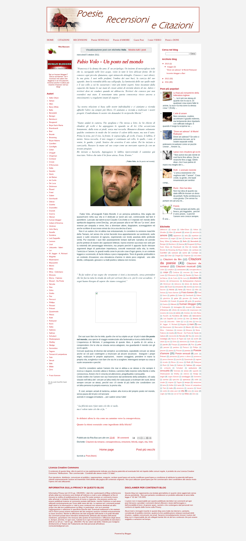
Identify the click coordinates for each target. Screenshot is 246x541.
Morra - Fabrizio (55, 278)
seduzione (193, 368)
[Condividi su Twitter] (144, 438)
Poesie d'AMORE (121, 40)
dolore (187, 284)
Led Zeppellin (54, 238)
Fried (51, 192)
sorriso (165, 380)
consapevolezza (113, 442)
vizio (189, 391)
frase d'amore (173, 293)
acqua (174, 230)
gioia (176, 298)
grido (190, 301)
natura (162, 336)
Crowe (51, 162)
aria (186, 235)
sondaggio (186, 377)
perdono (176, 347)
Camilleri (52, 143)
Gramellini (53, 208)
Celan (51, 150)
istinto (178, 313)
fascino (163, 290)
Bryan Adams (54, 141)
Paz (50, 296)
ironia (171, 313)
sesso (186, 371)
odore (162, 342)
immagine (178, 307)
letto (187, 319)
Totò (51, 357)
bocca (181, 244)
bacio (196, 238)
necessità (172, 336)
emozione (125, 442)
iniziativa (183, 310)
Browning (53, 137)
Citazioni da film (172, 259)
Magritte (52, 257)
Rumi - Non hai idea (182, 188)
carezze (175, 253)
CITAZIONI (63, 40)
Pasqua (174, 345)
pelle (199, 344)
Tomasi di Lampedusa (58, 354)
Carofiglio (53, 147)
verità (165, 391)
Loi (50, 250)
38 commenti (123, 438)
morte (171, 333)
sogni (140, 442)
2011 (167, 82)
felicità (134, 442)
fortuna (162, 293)
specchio (175, 380)
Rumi (51, 324)
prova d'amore (168, 359)
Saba (51, 327)
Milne (51, 269)
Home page (106, 449)
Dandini (52, 171)
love (197, 322)
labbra (185, 316)
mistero (179, 330)
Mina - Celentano (56, 272)
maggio (170, 67)
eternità (189, 287)
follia (196, 290)
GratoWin (60, 382)
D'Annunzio (53, 165)
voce (196, 391)
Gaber (51, 195)
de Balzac (53, 177)
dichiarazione (174, 281)
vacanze (190, 388)
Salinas (52, 333)
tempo (187, 382)
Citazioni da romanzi (95, 442)
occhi (196, 339)
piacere (163, 351)
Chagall (52, 153)
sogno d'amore (173, 377)
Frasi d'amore (54, 375)
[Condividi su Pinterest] (150, 438)
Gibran (52, 202)
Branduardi (53, 128)
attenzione (164, 238)
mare (199, 324)
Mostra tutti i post (137, 50)
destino (163, 281)
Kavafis (52, 232)
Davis (51, 174)
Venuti (51, 360)
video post (174, 391)
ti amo (178, 385)
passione (184, 344)
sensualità (165, 371)
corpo (165, 272)
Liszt (51, 244)
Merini (51, 266)
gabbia (172, 295)
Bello (51, 110)
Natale (196, 333)
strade (162, 382)
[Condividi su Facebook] (147, 438)
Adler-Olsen (54, 98)
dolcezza (177, 284)
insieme (163, 313)
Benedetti (53, 113)
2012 (167, 79)
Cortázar (52, 159)
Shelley (52, 342)
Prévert (52, 308)
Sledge (52, 345)
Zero (51, 369)
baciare (188, 238)
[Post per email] (133, 438)
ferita (180, 290)
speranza (186, 380)
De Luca (52, 183)
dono (162, 287)
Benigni (52, 116)
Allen (51, 104)
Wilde (51, 367)
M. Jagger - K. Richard (58, 253)
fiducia (188, 290)
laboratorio (196, 316)
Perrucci (52, 299)
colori (162, 270)
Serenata (177, 371)
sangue (198, 365)
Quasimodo (53, 311)
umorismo (180, 388)
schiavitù (167, 368)
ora (168, 342)
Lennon (52, 241)
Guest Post (139, 40)
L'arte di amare (180, 113)
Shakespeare (54, 339)
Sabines (52, 330)
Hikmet (52, 217)
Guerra (52, 214)
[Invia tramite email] (138, 438)
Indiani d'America (56, 223)
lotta (190, 322)
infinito (174, 310)
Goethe (52, 205)
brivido (195, 247)
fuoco (165, 295)
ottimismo (183, 342)
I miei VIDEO (154, 40)
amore (163, 235)
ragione (198, 359)
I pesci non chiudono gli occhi (186, 152)
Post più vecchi (145, 449)
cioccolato (197, 256)
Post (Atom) (91, 456)
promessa (197, 356)
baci (180, 238)
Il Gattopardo (165, 307)
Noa (50, 287)
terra (164, 385)
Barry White (54, 107)
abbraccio (163, 230)
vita (146, 442)
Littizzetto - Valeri (56, 247)
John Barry (53, 229)
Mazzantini (53, 263)
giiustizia (166, 298)
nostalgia (163, 339)
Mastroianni (54, 260)
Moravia (52, 275)
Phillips (52, 302)
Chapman (53, 156)
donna (195, 284)
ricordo (165, 362)
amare (187, 232)
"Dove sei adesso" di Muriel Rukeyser (182, 70)
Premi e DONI (172, 40)
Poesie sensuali (182, 353)
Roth (51, 318)
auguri (173, 238)
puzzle (178, 359)
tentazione (197, 382)
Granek (52, 211)
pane (199, 342)
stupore (170, 382)
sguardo (195, 371)
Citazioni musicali (186, 266)
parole (165, 344)
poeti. (196, 354)
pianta (171, 351)
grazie (181, 301)
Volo (151, 442)
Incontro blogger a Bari (176, 73)
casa (162, 256)
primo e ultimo (185, 356)
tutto (171, 388)
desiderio (194, 278)
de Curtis (52, 180)
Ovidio (51, 293)
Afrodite (163, 232)
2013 (167, 64)
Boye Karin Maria (56, 125)
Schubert (52, 336)
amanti (178, 232)
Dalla (51, 168)
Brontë (51, 134)
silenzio (186, 374)
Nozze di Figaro (177, 339)
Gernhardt (53, 199)
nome (197, 336)
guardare (198, 301)
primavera (173, 356)
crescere (186, 272)
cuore (162, 275)
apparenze (177, 236)
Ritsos (51, 315)
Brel (50, 131)
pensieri (166, 347)
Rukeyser (53, 321)
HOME (50, 40)
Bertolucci (53, 119)
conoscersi (181, 270)
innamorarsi (194, 310)
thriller (171, 385)
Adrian (51, 101)
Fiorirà (176, 206)
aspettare (195, 236)
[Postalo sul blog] (141, 438)
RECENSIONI (80, 40)
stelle (196, 380)
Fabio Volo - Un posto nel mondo (110, 62)
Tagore (52, 351)
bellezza (175, 241)
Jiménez (52, 226)
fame (197, 287)
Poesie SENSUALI (100, 40)
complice (170, 270)
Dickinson (53, 186)
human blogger (55, 220)
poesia (187, 351)
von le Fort (178, 394)
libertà (195, 319)
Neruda (52, 284)
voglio (162, 394)
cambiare (195, 250)
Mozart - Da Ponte (56, 281)
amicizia (196, 232)
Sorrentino (53, 348)
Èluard (51, 189)
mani (191, 324)
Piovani (52, 305)
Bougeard (53, 122)
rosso (181, 362)
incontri (189, 307)
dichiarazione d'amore (192, 281)
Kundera (52, 235)
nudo (188, 339)
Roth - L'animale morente (184, 170)
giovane (185, 298)
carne (184, 253)
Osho (51, 290)
